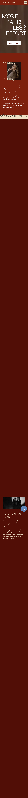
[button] (10, 2)
